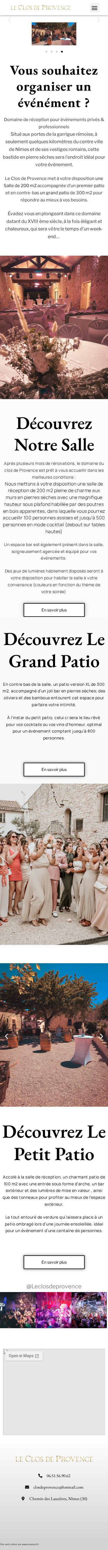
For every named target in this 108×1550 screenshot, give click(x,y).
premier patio (90, 185)
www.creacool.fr (30, 1544)
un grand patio (54, 192)
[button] (94, 7)
